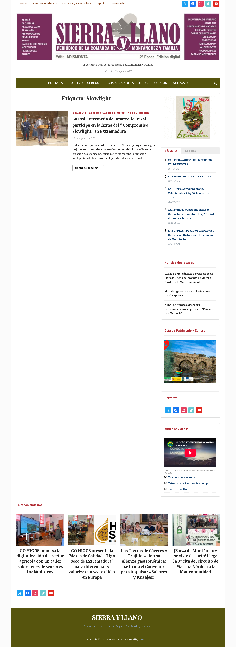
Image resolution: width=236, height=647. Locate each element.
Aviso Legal (115, 626)
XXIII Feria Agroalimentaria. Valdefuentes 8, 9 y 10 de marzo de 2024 (189, 193)
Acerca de (118, 3)
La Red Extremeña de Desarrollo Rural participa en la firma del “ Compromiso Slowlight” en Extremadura (110, 125)
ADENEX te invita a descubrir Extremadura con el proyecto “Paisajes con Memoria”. (189, 309)
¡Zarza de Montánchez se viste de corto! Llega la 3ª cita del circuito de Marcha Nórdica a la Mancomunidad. (189, 278)
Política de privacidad (139, 626)
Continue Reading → (88, 168)
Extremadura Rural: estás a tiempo (188, 483)
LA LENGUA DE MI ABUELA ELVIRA (189, 176)
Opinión (102, 3)
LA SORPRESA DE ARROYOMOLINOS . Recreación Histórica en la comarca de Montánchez (191, 235)
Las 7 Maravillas (177, 489)
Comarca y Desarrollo (75, 3)
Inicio (87, 626)
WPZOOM (145, 639)
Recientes (190, 150)
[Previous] (23, 536)
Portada (22, 3)
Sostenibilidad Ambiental (136, 113)
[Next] (212, 536)
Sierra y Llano (117, 617)
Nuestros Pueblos (43, 3)
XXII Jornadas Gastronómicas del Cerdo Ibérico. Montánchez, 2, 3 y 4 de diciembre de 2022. (191, 214)
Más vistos (171, 150)
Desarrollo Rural (109, 113)
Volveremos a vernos (181, 477)
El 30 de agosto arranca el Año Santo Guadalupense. (195, 556)
